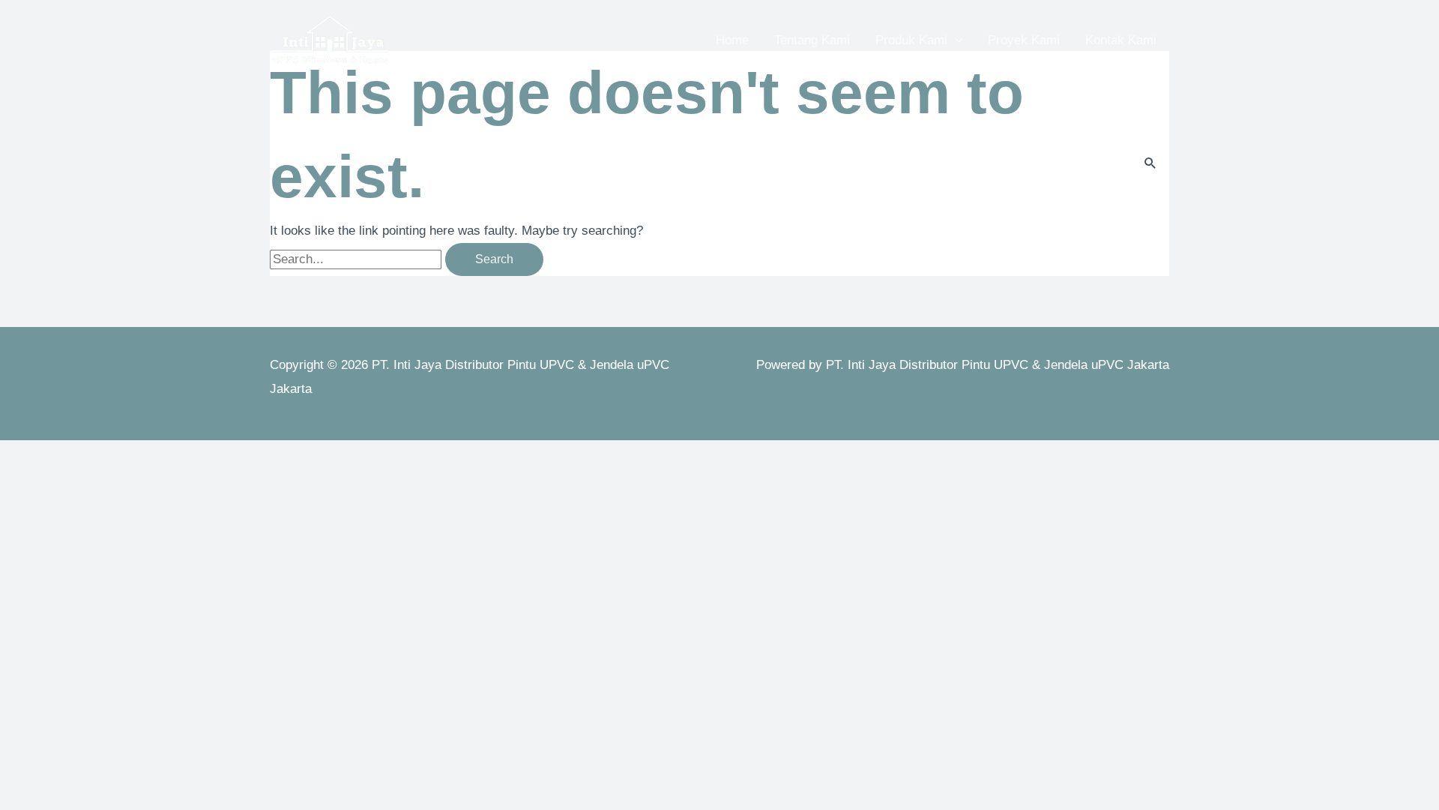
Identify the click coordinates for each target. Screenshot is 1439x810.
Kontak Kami (1120, 40)
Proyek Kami (1024, 40)
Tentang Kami (812, 40)
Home (732, 40)
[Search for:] (357, 259)
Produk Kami (911, 40)
